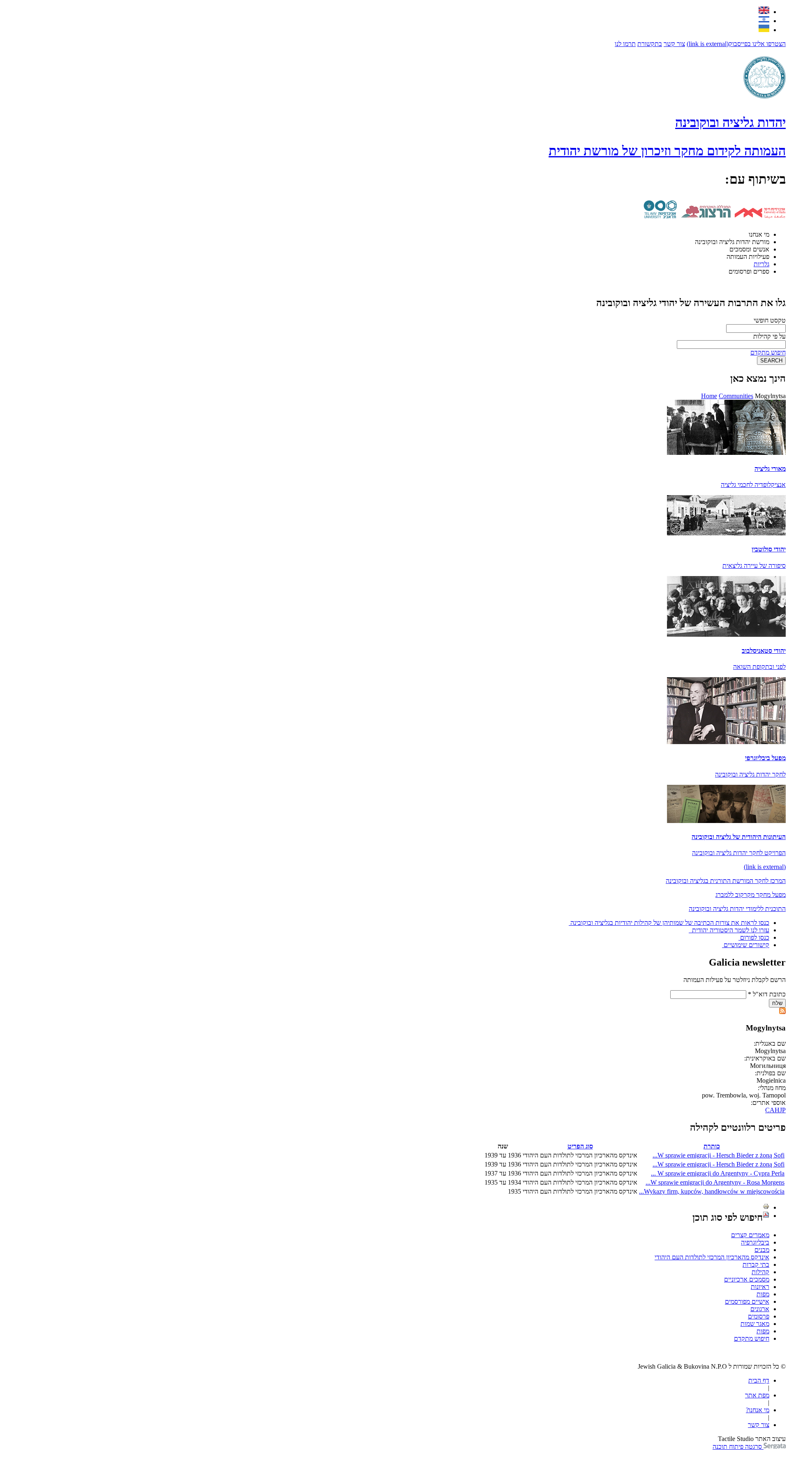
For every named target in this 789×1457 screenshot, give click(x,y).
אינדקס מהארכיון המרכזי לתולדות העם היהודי (712, 1257)
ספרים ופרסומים (749, 271)
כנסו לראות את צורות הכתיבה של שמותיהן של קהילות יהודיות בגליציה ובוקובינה (669, 922)
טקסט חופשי (770, 320)
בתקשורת (649, 43)
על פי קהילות (769, 336)
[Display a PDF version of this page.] (766, 1215)
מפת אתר (757, 1395)
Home (709, 395)
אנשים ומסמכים (749, 249)
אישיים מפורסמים (747, 1301)
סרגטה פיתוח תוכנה (738, 1446)
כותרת (712, 1146)
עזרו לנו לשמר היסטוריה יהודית (729, 930)
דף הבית (758, 1380)
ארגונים (759, 1308)
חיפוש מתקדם (768, 352)
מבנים (761, 1249)
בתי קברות (756, 1264)
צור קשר (674, 43)
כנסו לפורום (754, 937)
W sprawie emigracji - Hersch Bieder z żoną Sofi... (718, 1155)
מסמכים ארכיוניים (746, 1279)
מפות (763, 1294)
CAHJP (775, 1110)
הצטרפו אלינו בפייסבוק (736, 43)
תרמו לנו (625, 43)
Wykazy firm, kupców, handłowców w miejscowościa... (711, 1191)
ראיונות (760, 1286)
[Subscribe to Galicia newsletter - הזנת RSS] (782, 1011)
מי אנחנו (759, 234)
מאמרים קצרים (750, 1234)
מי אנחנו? (757, 1409)
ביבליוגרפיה (755, 1242)
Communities (736, 395)
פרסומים (758, 1316)
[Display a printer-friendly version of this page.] (766, 1207)
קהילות (760, 1271)
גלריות (761, 264)
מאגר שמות (755, 1323)
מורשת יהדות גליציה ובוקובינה (732, 241)
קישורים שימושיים (746, 944)
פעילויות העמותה (748, 256)
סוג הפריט (580, 1146)
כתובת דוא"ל (767, 994)
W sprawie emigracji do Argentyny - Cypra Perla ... (717, 1173)
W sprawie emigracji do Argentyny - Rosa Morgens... (715, 1182)
